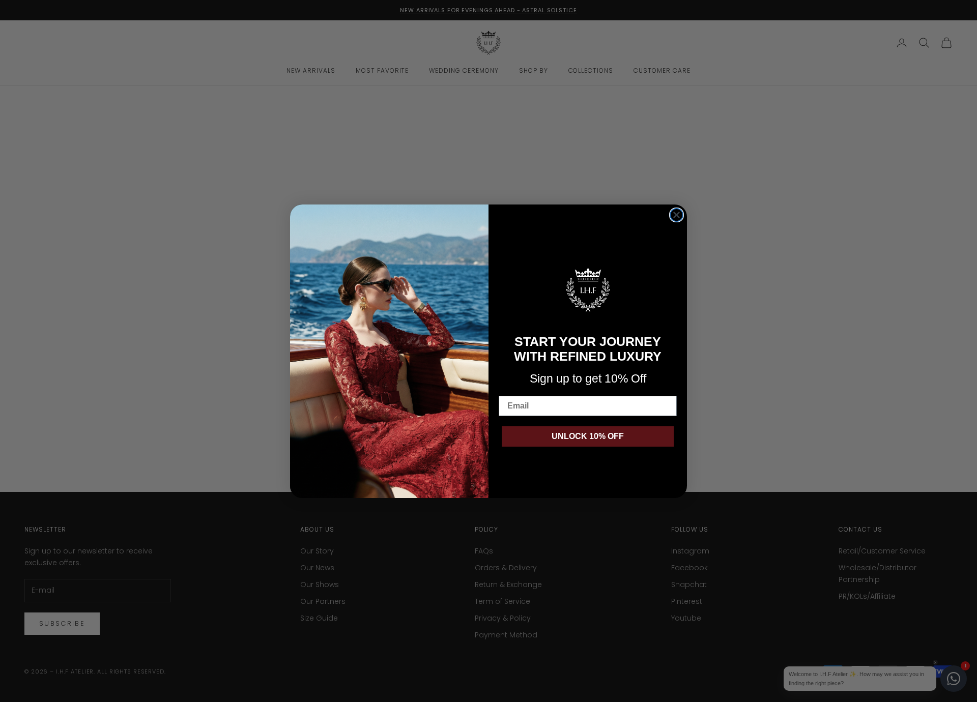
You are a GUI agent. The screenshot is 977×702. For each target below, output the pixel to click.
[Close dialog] (676, 215)
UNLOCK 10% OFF (588, 436)
